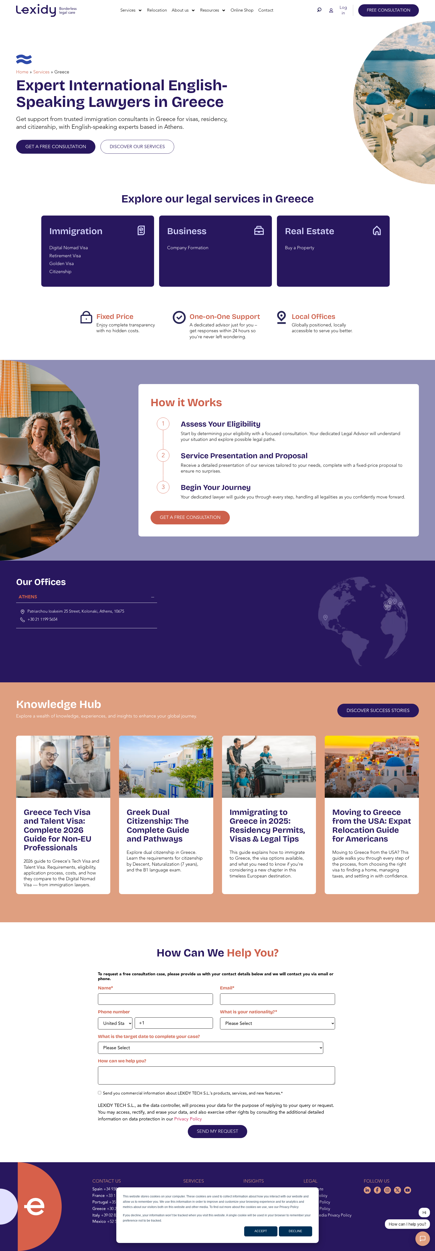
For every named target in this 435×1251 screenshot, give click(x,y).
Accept (261, 1231)
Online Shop (242, 10)
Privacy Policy (188, 1118)
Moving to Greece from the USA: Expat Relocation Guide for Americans (371, 825)
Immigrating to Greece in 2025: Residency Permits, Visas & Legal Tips (267, 825)
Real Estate (309, 231)
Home (22, 71)
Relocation (157, 10)
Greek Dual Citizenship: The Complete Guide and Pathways (158, 825)
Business (186, 231)
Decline (295, 1231)
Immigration (75, 231)
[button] (320, 10)
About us (180, 10)
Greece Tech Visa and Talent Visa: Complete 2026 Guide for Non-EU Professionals (57, 830)
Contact (265, 10)
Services (127, 10)
